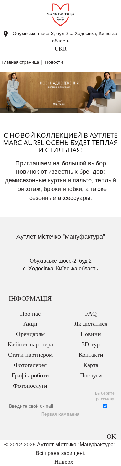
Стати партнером (30, 354)
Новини (91, 334)
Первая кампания (60, 414)
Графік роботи (30, 375)
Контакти (91, 354)
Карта (90, 365)
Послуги (91, 375)
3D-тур (91, 344)
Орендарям (30, 334)
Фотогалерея (30, 365)
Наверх (63, 461)
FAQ (91, 313)
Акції (30, 323)
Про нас (30, 313)
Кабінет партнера (30, 344)
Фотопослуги (30, 385)
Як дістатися (90, 323)
